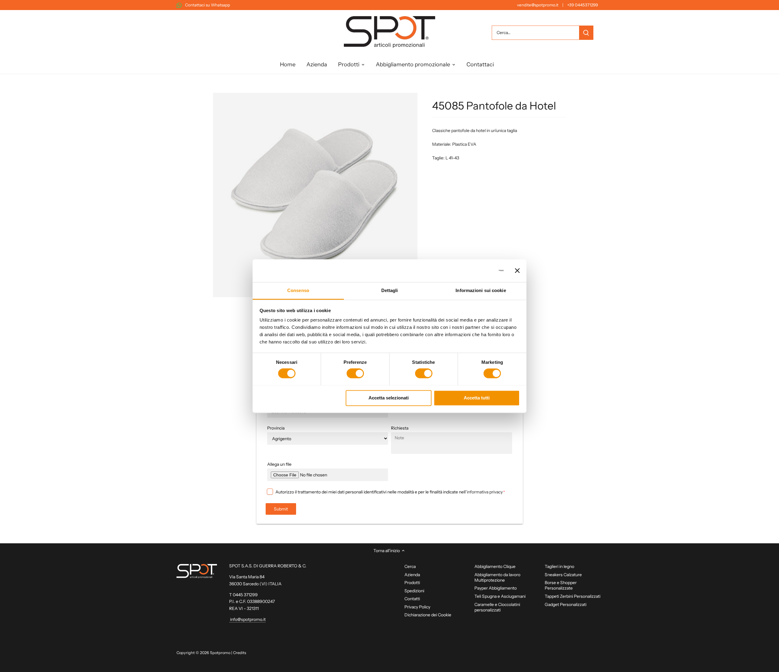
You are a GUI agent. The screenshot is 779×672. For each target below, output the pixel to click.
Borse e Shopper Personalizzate (561, 585)
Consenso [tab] (298, 290)
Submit (281, 509)
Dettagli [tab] (389, 290)
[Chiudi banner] (517, 270)
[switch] (355, 373)
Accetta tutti (477, 397)
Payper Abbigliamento (495, 588)
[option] (315, 195)
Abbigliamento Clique (494, 566)
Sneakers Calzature (563, 574)
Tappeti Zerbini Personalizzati (572, 596)
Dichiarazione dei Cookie (427, 615)
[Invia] (586, 33)
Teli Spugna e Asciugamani (500, 596)
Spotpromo (220, 652)
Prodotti (412, 582)
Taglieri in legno (559, 566)
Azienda (412, 574)
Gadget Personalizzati (565, 604)
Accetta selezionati (389, 397)
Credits (239, 652)
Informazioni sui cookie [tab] (481, 290)
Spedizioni (414, 591)
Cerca (410, 566)
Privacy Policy (417, 607)
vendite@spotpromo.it (537, 4)
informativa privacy (485, 492)
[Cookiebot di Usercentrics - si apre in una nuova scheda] (477, 270)
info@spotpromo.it (247, 619)
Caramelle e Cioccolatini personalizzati (497, 607)
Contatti (412, 598)
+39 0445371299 (582, 4)
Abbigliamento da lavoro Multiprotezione (497, 577)
